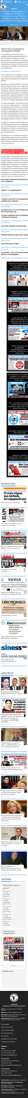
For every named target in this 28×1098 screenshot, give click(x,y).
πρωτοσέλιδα (14, 965)
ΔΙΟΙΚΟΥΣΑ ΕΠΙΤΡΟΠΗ (7, 1027)
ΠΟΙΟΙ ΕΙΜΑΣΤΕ (5, 1024)
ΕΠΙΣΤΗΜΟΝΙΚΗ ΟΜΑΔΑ (7, 1030)
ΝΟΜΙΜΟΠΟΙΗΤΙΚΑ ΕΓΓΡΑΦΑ (9, 1039)
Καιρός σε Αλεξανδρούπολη (7, 919)
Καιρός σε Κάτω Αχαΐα (6, 911)
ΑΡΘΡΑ (14, 9)
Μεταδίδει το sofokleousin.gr (10, 71)
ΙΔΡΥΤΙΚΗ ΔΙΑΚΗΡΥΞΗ (7, 1033)
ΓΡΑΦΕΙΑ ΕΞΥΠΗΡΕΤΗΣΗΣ (8, 1041)
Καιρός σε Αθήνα (6, 888)
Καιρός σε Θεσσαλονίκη (7, 903)
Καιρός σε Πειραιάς (6, 896)
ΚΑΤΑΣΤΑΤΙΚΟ (4, 1036)
